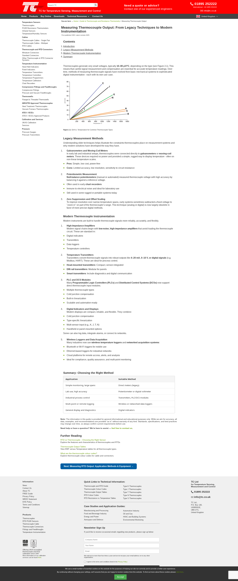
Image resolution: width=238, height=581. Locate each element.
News (25, 485)
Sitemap (26, 507)
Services (25, 125)
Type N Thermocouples (132, 495)
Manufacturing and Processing (96, 511)
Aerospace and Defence (93, 520)
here (39, 557)
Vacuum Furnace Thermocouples (35, 109)
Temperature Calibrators (31, 81)
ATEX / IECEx (28, 113)
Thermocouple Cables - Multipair (35, 43)
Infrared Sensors (28, 31)
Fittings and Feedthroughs (33, 529)
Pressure (26, 129)
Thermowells (27, 96)
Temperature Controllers (31, 75)
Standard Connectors (30, 55)
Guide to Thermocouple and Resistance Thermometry (100, 21)
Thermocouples (28, 25)
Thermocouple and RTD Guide (96, 486)
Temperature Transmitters (32, 72)
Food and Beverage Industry (95, 514)
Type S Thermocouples (132, 498)
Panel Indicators (28, 70)
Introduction (69, 46)
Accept (120, 577)
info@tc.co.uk (210, 10)
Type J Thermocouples (132, 489)
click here (179, 572)
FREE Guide (28, 494)
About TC (26, 491)
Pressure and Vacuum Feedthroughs (36, 93)
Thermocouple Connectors (33, 527)
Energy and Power (91, 517)
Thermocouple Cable (31, 524)
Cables (25, 37)
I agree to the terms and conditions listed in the (106, 562)
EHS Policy (27, 502)
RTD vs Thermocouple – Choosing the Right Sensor (83, 440)
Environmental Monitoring (133, 520)
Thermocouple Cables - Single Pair (36, 40)
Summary (68, 56)
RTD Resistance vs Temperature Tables (100, 498)
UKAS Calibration (29, 123)
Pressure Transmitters (31, 135)
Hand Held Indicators (30, 67)
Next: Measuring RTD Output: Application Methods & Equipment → (98, 466)
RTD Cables (27, 46)
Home (24, 16)
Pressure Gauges (29, 132)
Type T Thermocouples (132, 492)
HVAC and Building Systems (134, 517)
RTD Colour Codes (91, 495)
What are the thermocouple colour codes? (78, 453)
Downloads (59, 16)
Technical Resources (77, 16)
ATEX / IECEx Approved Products (35, 116)
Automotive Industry (131, 511)
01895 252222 (205, 4)
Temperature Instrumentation (34, 64)
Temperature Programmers (32, 78)
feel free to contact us (122, 428)
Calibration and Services (32, 119)
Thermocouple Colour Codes (95, 489)
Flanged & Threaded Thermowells (35, 100)
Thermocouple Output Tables (73, 447)
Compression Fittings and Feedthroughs (39, 87)
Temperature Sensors (31, 22)
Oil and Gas (128, 514)
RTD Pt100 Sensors (31, 521)
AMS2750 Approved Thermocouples (37, 103)
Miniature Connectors (30, 53)
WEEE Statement (30, 499)
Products (33, 16)
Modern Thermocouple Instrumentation (82, 53)
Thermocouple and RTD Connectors (37, 49)
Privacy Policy (28, 496)
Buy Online (46, 16)
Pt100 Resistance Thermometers (35, 28)
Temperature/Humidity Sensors (34, 34)
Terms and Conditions (31, 505)
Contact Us (97, 16)
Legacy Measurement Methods (78, 50)
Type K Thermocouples (132, 486)
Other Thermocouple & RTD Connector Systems (37, 59)
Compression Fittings (30, 90)
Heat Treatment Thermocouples (34, 106)
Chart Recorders (28, 83)
